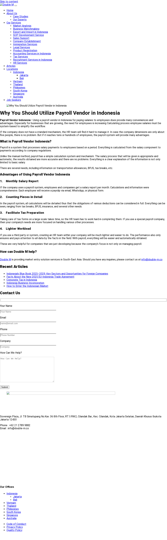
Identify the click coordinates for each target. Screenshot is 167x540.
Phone (3, 329)
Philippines (19, 87)
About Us (12, 13)
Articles (11, 66)
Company (5, 341)
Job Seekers (14, 99)
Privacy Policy (15, 527)
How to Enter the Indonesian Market (27, 286)
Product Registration (25, 50)
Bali (22, 78)
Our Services (14, 22)
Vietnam (18, 81)
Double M (5, 259)
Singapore (18, 93)
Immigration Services (25, 44)
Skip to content (9, 1)
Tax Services (20, 56)
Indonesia (18, 72)
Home (10, 10)
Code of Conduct (16, 524)
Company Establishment (27, 41)
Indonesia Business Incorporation (25, 282)
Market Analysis (22, 25)
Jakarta (24, 75)
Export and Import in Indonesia (30, 32)
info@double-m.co (151, 259)
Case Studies (20, 16)
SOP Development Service (28, 35)
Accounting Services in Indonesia (32, 53)
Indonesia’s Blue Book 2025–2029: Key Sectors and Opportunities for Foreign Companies (57, 273)
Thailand (18, 84)
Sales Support (21, 38)
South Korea (20, 90)
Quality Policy (14, 530)
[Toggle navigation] (15, 5)
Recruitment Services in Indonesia (32, 59)
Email (3, 317)
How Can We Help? (11, 352)
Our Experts (20, 19)
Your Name (6, 305)
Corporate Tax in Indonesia (22, 279)
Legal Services (21, 47)
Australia (18, 96)
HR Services (20, 62)
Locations (12, 69)
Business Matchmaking (26, 28)
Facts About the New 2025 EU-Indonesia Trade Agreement (40, 276)
